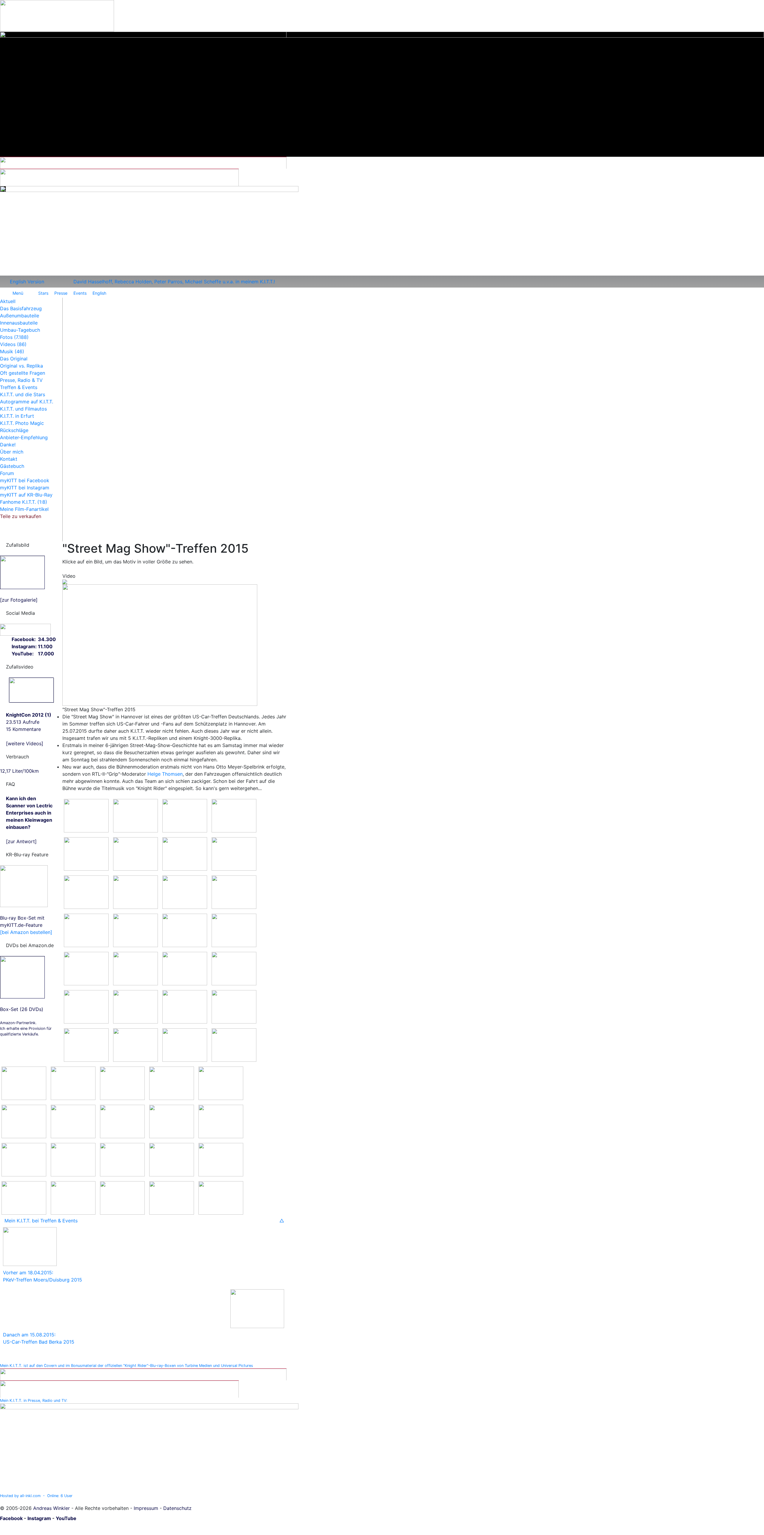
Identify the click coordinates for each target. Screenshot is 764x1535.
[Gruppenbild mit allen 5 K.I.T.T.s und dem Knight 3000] (122, 1083)
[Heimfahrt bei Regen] (221, 1121)
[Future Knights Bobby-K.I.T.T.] (135, 892)
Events (80, 293)
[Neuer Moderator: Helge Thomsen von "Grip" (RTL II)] (234, 1006)
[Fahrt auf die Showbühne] (86, 1006)
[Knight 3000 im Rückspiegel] (171, 1159)
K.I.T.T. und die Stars (22, 394)
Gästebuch (12, 466)
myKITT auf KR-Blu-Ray (26, 495)
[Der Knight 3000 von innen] (234, 1044)
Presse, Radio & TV (21, 380)
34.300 (47, 639)
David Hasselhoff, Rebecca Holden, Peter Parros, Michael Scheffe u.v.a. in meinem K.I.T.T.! (174, 282)
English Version (27, 282)
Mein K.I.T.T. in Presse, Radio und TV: (33, 1400)
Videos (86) (13, 344)
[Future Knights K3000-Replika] (86, 892)
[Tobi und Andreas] (86, 853)
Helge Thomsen (165, 774)
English (99, 293)
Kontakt (8, 459)
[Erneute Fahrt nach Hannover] (73, 1159)
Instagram (39, 1518)
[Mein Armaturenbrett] (122, 1197)
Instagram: (24, 646)
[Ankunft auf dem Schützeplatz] (221, 1159)
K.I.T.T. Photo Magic (22, 423)
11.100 (45, 646)
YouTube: (23, 654)
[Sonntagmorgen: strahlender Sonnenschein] (24, 1159)
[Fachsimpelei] (234, 853)
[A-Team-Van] (24, 1121)
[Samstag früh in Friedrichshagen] (86, 815)
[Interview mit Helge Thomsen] (86, 1044)
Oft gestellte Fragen (22, 373)
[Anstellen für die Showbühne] (185, 968)
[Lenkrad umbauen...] (234, 930)
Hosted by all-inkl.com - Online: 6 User (36, 1495)
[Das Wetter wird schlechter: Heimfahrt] (122, 1121)
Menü (18, 293)
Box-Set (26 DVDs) (21, 1009)
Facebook (11, 1518)
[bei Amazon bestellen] (26, 932)
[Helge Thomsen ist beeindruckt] (135, 1044)
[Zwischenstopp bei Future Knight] (185, 853)
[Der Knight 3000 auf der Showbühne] (185, 1044)
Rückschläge (14, 430)
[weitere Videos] (24, 743)
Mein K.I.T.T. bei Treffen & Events (41, 1221)
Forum (7, 473)
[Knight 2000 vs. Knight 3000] (135, 930)
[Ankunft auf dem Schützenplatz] (185, 930)
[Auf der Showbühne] (135, 1006)
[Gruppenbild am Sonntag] (24, 1197)
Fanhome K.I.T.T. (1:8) (23, 502)
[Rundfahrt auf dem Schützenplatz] (221, 1083)
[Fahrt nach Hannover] (135, 815)
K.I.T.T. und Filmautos (23, 409)
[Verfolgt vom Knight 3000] (171, 1121)
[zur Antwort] (29, 819)
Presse (60, 293)
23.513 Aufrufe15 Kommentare (28, 722)
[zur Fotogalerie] (19, 600)
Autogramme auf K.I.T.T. (26, 402)
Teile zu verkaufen (20, 516)
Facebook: (24, 639)
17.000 (46, 654)
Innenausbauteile (19, 323)
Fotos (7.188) (14, 337)
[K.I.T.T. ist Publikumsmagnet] (135, 968)
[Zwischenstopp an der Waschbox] (185, 815)
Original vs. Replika (21, 366)
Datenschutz (177, 1508)
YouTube (66, 1518)
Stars (43, 293)
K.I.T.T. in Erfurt (17, 416)
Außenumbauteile (19, 316)
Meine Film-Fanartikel (24, 509)
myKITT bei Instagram (24, 488)
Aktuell (8, 301)
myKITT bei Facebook (24, 480)
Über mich (11, 452)
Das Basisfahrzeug (21, 308)
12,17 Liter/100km (19, 771)
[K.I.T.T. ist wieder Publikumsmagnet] (221, 1197)
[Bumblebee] (73, 1121)
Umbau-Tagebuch (20, 330)
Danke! (8, 445)
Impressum (146, 1508)
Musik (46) (12, 351)
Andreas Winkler (51, 1508)
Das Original (13, 359)
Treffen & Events (18, 387)
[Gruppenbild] (86, 968)
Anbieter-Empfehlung (24, 437)
